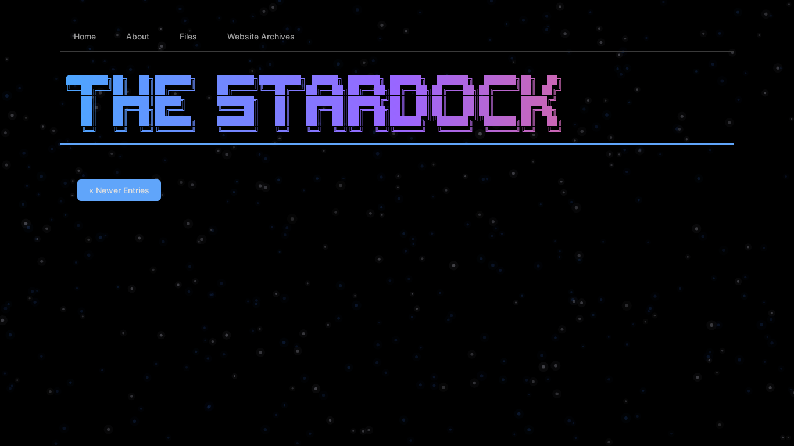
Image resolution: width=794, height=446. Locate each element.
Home (85, 36)
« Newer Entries (119, 190)
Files (188, 36)
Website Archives (261, 36)
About (137, 36)
